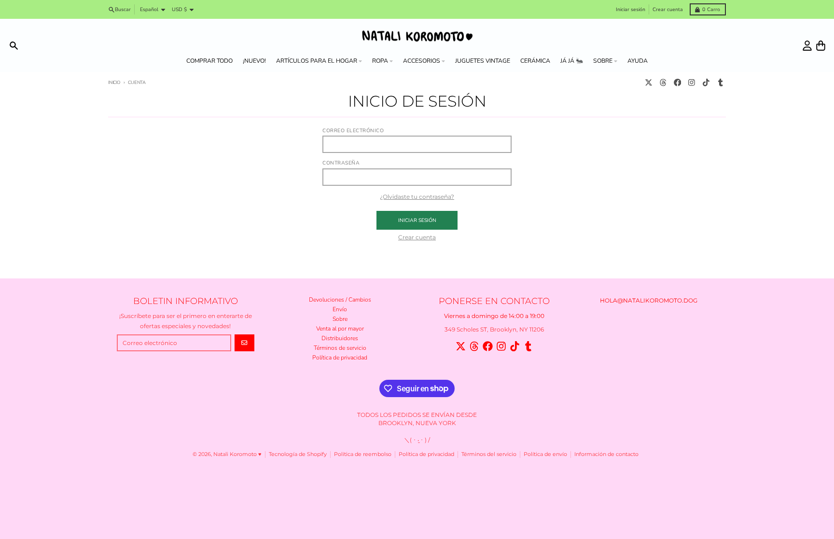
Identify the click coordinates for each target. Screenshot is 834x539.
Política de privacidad (426, 454)
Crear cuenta (668, 9)
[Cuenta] (807, 46)
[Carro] (821, 46)
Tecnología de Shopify (298, 454)
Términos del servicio (488, 454)
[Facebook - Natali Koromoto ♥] (677, 82)
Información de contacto (606, 454)
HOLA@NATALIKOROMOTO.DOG (648, 300)
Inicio (114, 82)
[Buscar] (14, 46)
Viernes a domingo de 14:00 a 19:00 (494, 315)
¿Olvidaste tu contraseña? (417, 196)
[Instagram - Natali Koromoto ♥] (691, 82)
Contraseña (341, 163)
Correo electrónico (353, 130)
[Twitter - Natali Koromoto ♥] (648, 82)
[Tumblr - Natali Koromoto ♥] (720, 82)
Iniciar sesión (630, 9)
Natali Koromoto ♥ (237, 454)
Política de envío (545, 454)
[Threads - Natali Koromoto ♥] (662, 82)
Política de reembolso (362, 454)
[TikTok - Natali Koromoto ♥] (706, 82)
